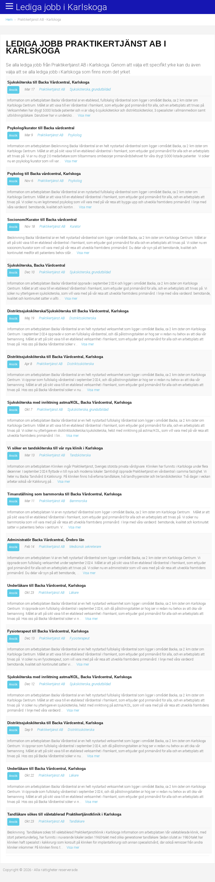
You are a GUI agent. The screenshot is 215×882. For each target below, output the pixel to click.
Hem (9, 20)
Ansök (13, 89)
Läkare (74, 593)
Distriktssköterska (82, 318)
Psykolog (74, 135)
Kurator (75, 226)
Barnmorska (78, 501)
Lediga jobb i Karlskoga (61, 7)
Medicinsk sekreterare (85, 547)
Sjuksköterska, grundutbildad (90, 89)
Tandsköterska (80, 455)
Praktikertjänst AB (52, 89)
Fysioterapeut (80, 638)
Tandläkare (77, 821)
